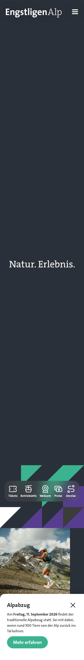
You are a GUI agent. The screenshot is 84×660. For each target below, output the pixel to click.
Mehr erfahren (27, 642)
